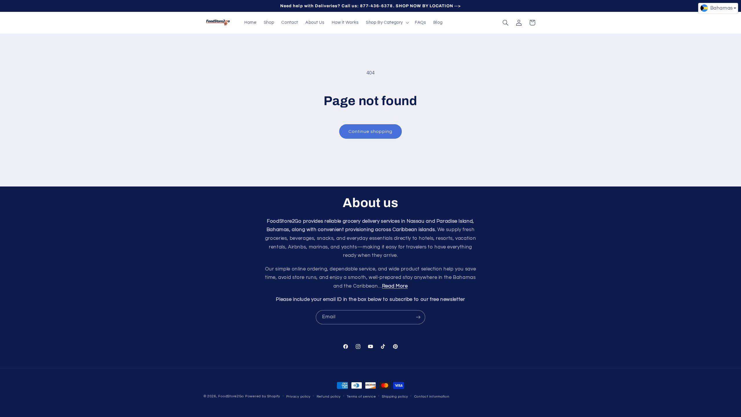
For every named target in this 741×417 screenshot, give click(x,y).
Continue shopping (371, 131)
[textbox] (718, 8)
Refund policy (329, 396)
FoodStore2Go (231, 396)
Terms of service (361, 396)
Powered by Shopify (262, 396)
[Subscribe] (418, 317)
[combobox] (718, 8)
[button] (386, 22)
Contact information (432, 396)
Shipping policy (395, 396)
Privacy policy (298, 396)
